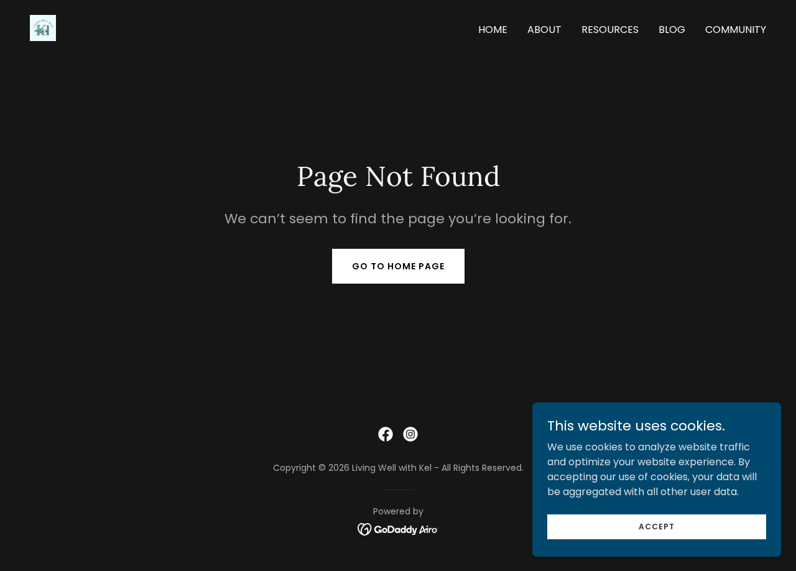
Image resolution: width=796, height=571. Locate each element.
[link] (43, 27)
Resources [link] (610, 29)
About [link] (544, 29)
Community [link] (735, 29)
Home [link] (492, 29)
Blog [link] (672, 29)
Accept (657, 526)
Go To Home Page (398, 266)
